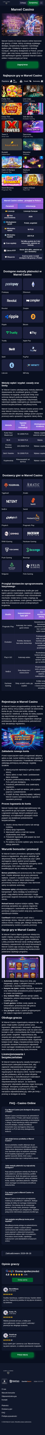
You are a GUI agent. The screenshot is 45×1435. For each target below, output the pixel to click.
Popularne (5, 81)
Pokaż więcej (23, 1355)
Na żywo (15, 81)
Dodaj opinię (22, 1280)
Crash (26, 81)
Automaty (36, 81)
